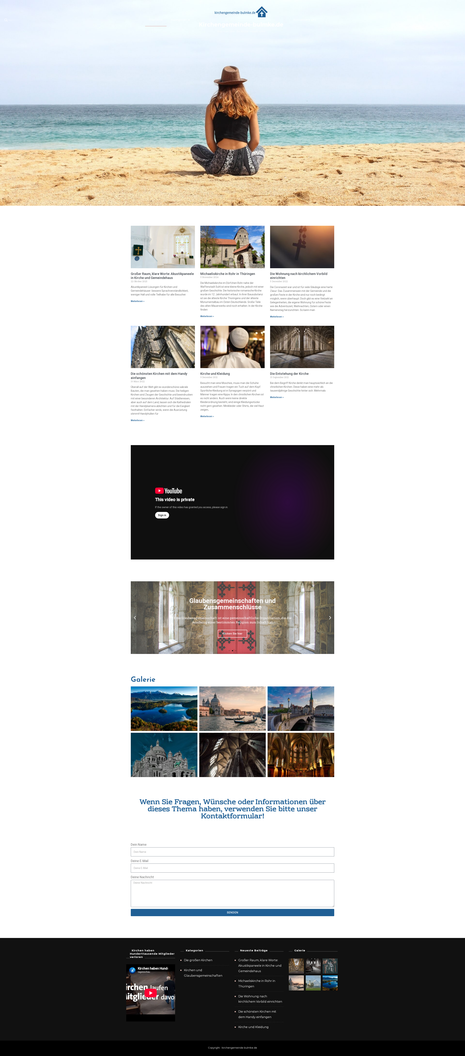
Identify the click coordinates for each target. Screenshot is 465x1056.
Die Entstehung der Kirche (289, 374)
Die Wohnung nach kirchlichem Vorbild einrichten (260, 999)
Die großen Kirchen (198, 960)
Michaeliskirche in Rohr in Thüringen (227, 274)
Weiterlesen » (137, 301)
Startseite (156, 19)
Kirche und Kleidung (215, 374)
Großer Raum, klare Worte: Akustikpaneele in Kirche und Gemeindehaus (162, 276)
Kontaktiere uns (304, 19)
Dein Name (139, 844)
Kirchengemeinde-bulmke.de (241, 24)
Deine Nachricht (142, 877)
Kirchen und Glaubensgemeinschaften (203, 972)
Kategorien (179, 19)
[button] (135, 617)
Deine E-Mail (139, 861)
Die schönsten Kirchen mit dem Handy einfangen (257, 1014)
